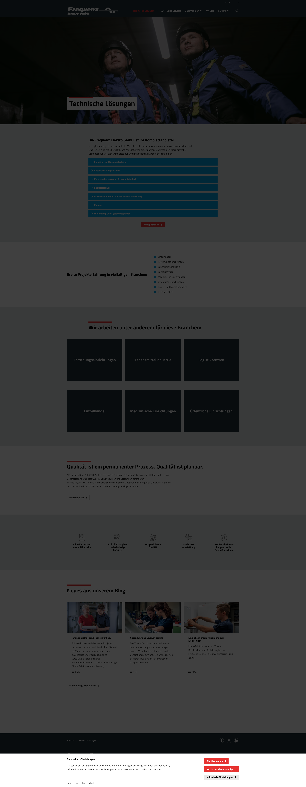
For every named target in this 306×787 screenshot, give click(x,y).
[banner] (153, 393)
